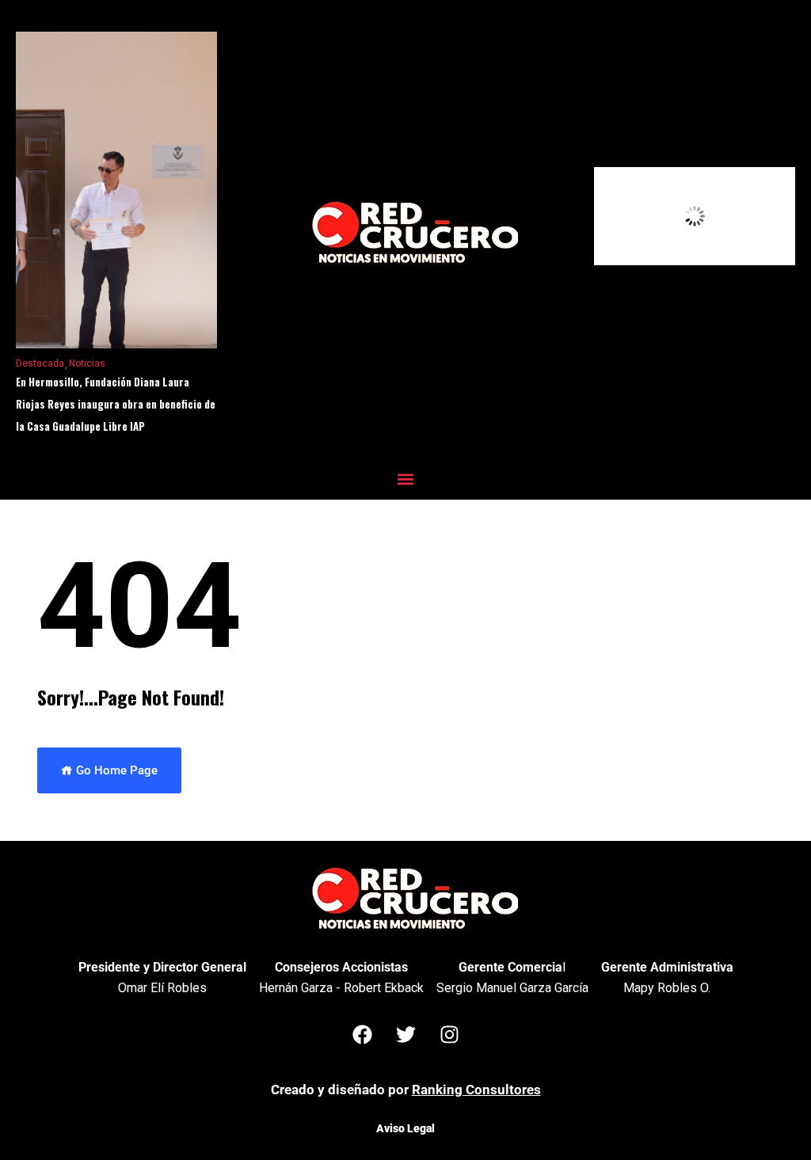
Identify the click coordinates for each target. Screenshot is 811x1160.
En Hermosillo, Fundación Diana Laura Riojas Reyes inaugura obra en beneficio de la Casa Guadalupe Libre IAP (115, 404)
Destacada (40, 363)
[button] (406, 479)
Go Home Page (115, 770)
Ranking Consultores (476, 1089)
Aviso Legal (405, 1128)
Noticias (87, 363)
